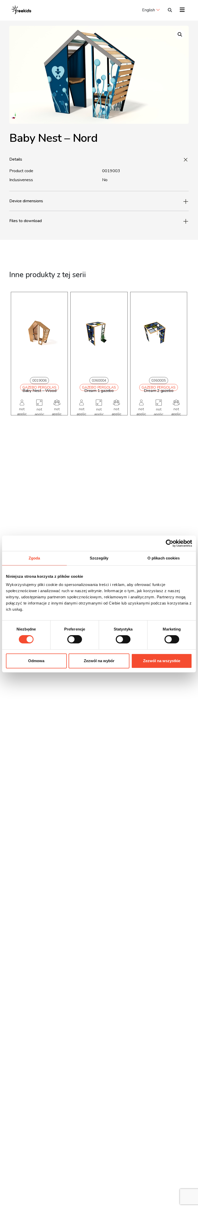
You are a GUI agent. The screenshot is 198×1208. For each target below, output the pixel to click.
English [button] (148, 10)
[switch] (74, 639)
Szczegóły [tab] (99, 558)
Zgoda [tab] (34, 558)
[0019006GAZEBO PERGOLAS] (39, 333)
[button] (180, 34)
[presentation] (18, 361)
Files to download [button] (25, 221)
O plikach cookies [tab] (163, 558)
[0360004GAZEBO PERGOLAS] (99, 333)
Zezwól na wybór (99, 661)
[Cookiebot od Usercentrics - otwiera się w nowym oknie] (169, 543)
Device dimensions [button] (26, 201)
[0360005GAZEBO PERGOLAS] (158, 333)
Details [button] (15, 159)
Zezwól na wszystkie (161, 661)
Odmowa (36, 661)
